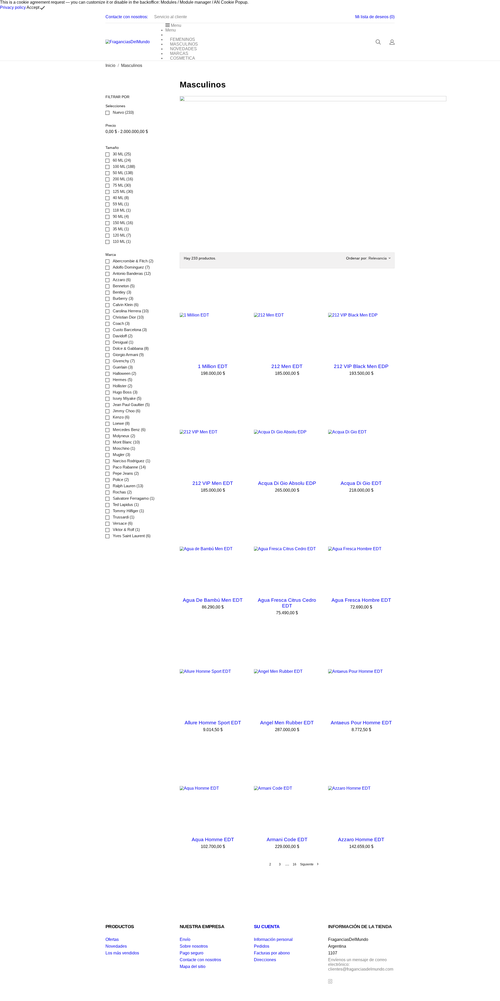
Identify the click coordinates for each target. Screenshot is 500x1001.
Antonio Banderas (132, 273)
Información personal (273, 939)
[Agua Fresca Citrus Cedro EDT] (315, 517)
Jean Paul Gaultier (131, 404)
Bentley (122, 292)
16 (294, 864)
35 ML (121, 229)
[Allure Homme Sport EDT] (240, 640)
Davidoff (123, 336)
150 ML (123, 222)
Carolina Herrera (131, 311)
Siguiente (309, 864)
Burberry (123, 298)
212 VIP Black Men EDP (361, 366)
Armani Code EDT (287, 839)
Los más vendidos (122, 953)
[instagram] (330, 981)
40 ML (121, 197)
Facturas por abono (272, 953)
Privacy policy (13, 7)
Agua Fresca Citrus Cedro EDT (287, 603)
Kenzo (121, 417)
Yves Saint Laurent (132, 536)
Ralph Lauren (128, 486)
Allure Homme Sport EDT (213, 722)
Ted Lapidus (126, 504)
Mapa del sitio (192, 966)
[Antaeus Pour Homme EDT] (389, 640)
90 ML (121, 216)
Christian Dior (128, 317)
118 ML (122, 210)
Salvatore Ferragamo (133, 498)
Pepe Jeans (126, 473)
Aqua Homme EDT (213, 839)
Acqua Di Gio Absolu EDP (287, 483)
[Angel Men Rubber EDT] (315, 640)
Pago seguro (191, 953)
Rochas (122, 492)
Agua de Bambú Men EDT (213, 600)
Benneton (124, 286)
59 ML (121, 204)
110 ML (122, 241)
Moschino (124, 448)
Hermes (122, 379)
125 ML (123, 191)
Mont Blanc (126, 442)
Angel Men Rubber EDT (287, 722)
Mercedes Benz (129, 429)
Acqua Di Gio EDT (361, 483)
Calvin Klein (126, 304)
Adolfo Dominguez (131, 267)
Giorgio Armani (128, 354)
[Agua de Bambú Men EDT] (240, 517)
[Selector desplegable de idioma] (392, 42)
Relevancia (379, 258)
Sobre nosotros (194, 946)
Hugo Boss (125, 392)
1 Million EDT (213, 366)
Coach (121, 323)
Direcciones (265, 960)
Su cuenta (267, 926)
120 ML (122, 235)
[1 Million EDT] (240, 284)
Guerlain (123, 367)
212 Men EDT (287, 366)
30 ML (122, 154)
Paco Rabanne (129, 467)
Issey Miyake (127, 398)
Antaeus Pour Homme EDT (361, 722)
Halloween (124, 373)
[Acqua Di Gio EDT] (389, 400)
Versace (123, 523)
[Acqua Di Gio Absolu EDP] (315, 400)
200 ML (123, 179)
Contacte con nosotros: (126, 17)
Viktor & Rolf (126, 529)
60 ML (122, 160)
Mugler (121, 454)
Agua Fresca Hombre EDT (361, 600)
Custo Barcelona (130, 329)
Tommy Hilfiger (128, 511)
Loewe (121, 423)
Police (121, 479)
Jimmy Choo (126, 411)
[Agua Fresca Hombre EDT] (389, 517)
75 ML (122, 185)
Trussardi (123, 517)
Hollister (122, 386)
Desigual (123, 342)
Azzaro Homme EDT (361, 839)
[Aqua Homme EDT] (240, 757)
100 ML (124, 166)
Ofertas (112, 939)
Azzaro (122, 279)
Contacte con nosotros (200, 960)
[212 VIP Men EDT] (240, 400)
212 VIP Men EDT (212, 483)
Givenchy (124, 361)
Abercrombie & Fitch (133, 261)
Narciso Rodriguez (131, 461)
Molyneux (124, 436)
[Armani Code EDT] (315, 757)
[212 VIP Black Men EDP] (389, 284)
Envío (185, 939)
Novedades (116, 946)
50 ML (123, 172)
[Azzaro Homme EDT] (389, 757)
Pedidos (261, 946)
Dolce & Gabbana (131, 348)
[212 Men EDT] (315, 284)
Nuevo (123, 112)
